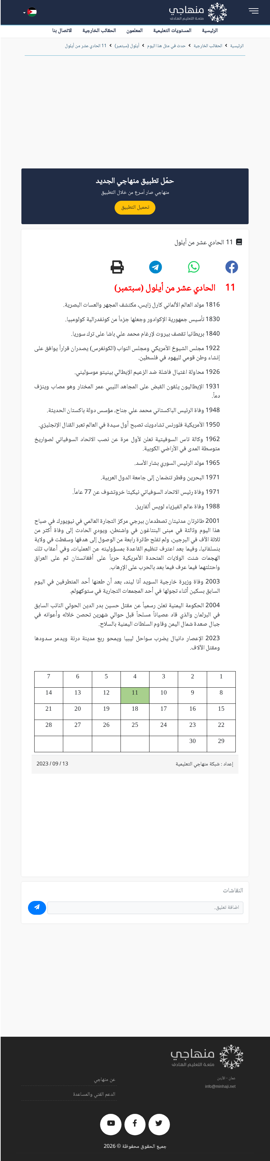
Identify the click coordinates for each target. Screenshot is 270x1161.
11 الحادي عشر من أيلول (86, 46)
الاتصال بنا (62, 30)
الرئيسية (210, 30)
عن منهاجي (104, 1079)
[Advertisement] (135, 114)
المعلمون (134, 30)
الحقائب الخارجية (99, 30)
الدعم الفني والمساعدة (94, 1094)
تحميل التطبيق (135, 207)
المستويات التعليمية (172, 30)
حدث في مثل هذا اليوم (166, 46)
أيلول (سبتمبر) (127, 46)
